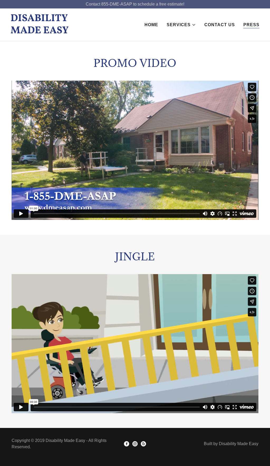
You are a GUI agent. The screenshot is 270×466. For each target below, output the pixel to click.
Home (151, 24)
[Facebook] (126, 444)
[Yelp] (143, 444)
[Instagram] (135, 444)
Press (251, 24)
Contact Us (219, 24)
